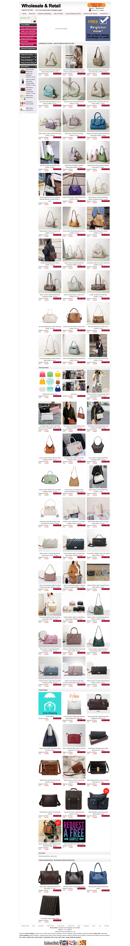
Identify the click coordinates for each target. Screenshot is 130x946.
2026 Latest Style (26, 31)
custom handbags (24, 935)
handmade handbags (75, 937)
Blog (79, 926)
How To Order (58, 13)
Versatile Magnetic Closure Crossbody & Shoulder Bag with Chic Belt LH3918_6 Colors (49, 199)
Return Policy (50, 926)
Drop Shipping (50, 716)
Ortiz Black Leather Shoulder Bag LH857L (74, 886)
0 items (102, 10)
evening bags (46, 937)
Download (86, 926)
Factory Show (60, 926)
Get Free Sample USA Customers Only (74, 844)
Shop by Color (25, 57)
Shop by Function (27, 54)
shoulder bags (30, 937)
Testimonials (71, 926)
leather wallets (39, 937)
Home (24, 13)
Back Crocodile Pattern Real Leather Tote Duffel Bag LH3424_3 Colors (30, 73)
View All (23, 24)
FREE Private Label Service (50, 394)
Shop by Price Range (28, 63)
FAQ (33, 926)
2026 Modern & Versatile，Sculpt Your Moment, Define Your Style (56, 43)
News (93, 926)
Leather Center (25, 926)
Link (100, 926)
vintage (67, 937)
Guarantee (41, 926)
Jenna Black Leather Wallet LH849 (50, 918)
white (59, 937)
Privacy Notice (54, 927)
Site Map (106, 926)
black (52, 937)
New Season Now (26, 34)
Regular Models (26, 38)
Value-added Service (27, 28)
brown (56, 937)
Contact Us (104, 13)
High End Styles (26, 44)
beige (63, 937)
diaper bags (97, 933)
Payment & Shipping (44, 13)
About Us (32, 13)
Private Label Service (90, 13)
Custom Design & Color (73, 13)
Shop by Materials (27, 60)
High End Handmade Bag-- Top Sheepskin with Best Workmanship (57, 860)
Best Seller (24, 41)
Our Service (74, 394)
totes (20, 937)
